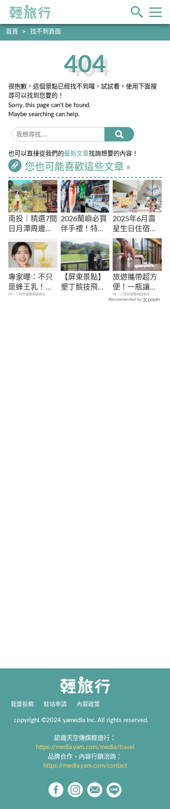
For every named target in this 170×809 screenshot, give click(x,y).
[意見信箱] (94, 789)
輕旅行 (30, 12)
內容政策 (88, 704)
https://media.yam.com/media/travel (85, 747)
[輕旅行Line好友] (114, 789)
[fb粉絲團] (56, 789)
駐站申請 (55, 704)
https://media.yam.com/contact (85, 766)
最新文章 (76, 154)
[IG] (75, 789)
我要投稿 (22, 704)
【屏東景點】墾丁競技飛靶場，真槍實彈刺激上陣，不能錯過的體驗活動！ (83, 283)
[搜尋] (119, 134)
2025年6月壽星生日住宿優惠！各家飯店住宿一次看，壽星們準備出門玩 (135, 224)
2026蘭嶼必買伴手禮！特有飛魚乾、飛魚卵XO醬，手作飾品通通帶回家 (84, 224)
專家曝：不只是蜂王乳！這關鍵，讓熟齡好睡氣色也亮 (30, 283)
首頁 (12, 32)
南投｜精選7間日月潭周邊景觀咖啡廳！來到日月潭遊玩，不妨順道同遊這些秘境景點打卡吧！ (32, 224)
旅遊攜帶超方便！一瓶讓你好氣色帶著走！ (135, 283)
